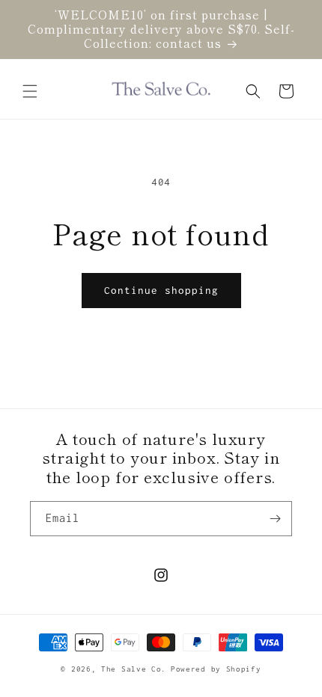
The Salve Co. (133, 669)
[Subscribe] (274, 518)
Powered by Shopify (216, 669)
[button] (29, 91)
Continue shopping (161, 290)
